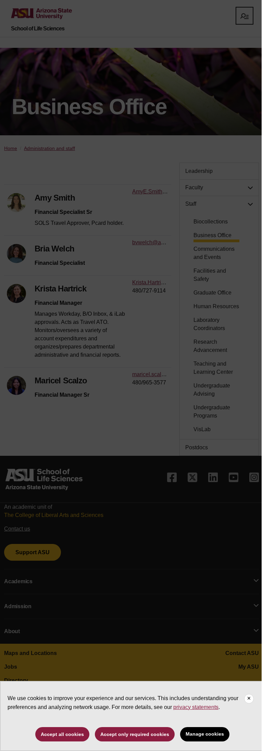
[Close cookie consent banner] (249, 699)
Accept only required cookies (134, 734)
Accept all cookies (62, 734)
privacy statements (195, 707)
